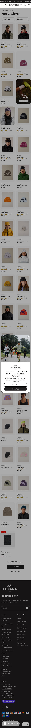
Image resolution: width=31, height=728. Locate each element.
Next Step (15, 389)
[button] (28, 5)
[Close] (28, 337)
